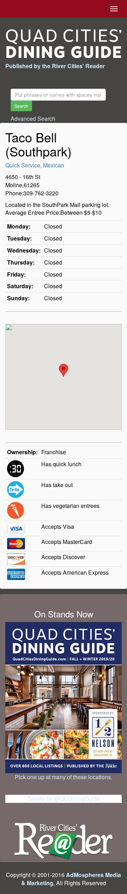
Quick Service (22, 165)
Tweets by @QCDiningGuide (64, 798)
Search (21, 106)
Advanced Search (33, 118)
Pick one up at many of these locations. (63, 777)
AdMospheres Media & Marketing (71, 879)
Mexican (53, 165)
